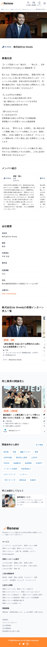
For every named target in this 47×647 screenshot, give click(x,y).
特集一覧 (17, 568)
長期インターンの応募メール (11, 603)
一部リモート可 (9, 480)
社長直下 (39, 463)
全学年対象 (7, 457)
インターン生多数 (10, 469)
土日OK (34, 457)
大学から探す (32, 566)
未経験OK (17, 463)
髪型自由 (22, 480)
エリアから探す (7, 563)
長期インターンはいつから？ (30, 592)
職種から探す (18, 563)
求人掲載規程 (6, 628)
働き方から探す (7, 566)
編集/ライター (25, 452)
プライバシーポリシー (9, 622)
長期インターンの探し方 (25, 589)
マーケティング (31, 580)
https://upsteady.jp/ (9, 294)
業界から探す (28, 563)
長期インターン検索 (30, 545)
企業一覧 (18, 551)
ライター (5, 580)
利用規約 (5, 620)
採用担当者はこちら (16, 612)
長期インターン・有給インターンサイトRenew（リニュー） (17, 9)
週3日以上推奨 (21, 457)
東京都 (6, 452)
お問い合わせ (38, 612)
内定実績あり (26, 469)
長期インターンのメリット (11, 592)
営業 (14, 452)
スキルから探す (7, 568)
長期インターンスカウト (25, 548)
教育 (36, 452)
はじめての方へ (18, 545)
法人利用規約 (6, 625)
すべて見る (39, 445)
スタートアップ (9, 474)
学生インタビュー (8, 551)
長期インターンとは (8, 589)
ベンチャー (23, 474)
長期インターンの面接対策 (11, 597)
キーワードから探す (20, 566)
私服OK (33, 480)
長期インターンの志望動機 (30, 597)
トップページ (6, 545)
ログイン (33, 551)
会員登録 (25, 551)
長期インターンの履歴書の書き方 (13, 600)
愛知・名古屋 (18, 577)
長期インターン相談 (8, 548)
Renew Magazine (8, 554)
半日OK (6, 463)
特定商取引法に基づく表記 (11, 631)
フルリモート (28, 577)
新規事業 (28, 463)
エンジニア (20, 580)
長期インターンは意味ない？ (11, 595)
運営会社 (5, 612)
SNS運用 (13, 580)
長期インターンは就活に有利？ (33, 595)
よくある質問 (28, 612)
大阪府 (10, 577)
